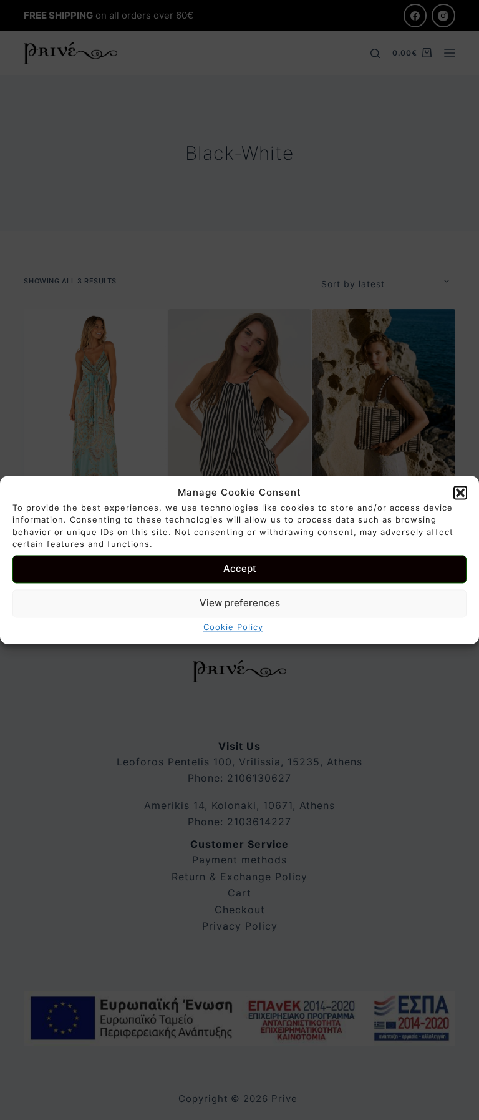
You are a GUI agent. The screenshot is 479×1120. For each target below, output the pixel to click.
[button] (460, 493)
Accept (239, 569)
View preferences (240, 603)
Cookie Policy (233, 627)
